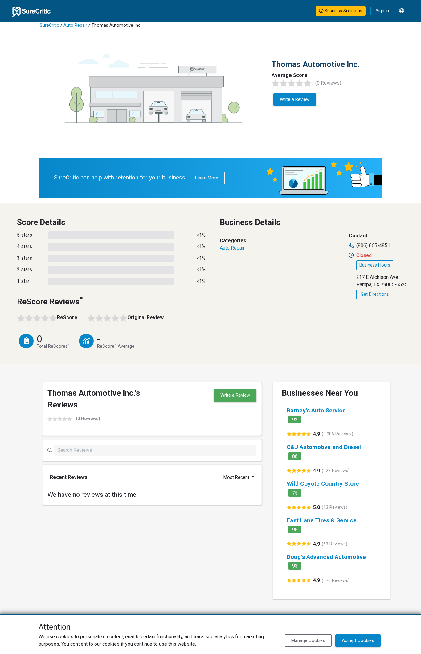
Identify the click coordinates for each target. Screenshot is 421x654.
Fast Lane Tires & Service (322, 520)
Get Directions (375, 294)
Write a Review (294, 99)
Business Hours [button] (374, 265)
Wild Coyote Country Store (323, 483)
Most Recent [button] (237, 477)
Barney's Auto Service (316, 410)
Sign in (382, 11)
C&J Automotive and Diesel (324, 447)
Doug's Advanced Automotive (326, 556)
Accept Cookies (358, 640)
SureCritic (49, 25)
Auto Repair (75, 25)
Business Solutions (342, 11)
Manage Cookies (308, 640)
